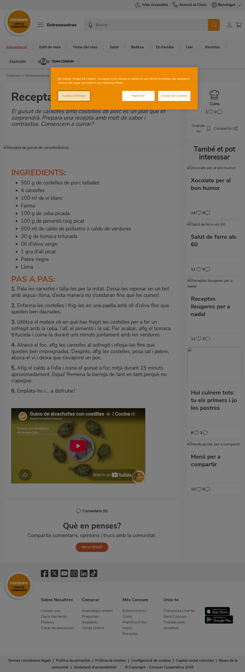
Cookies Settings (74, 96)
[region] (124, 88)
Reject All (138, 96)
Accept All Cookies (174, 96)
